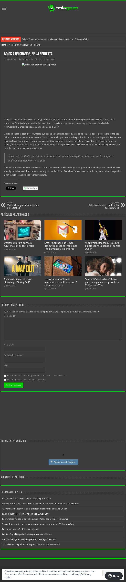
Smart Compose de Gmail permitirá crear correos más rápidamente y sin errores (60, 245)
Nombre (8, 345)
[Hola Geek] (63, 8)
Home (3, 45)
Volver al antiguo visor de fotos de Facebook (23, 205)
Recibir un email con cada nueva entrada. (26, 379)
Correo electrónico (13, 355)
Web (6, 365)
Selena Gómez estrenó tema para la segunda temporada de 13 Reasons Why (102, 282)
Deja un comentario (47, 59)
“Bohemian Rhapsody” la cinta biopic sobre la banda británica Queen (102, 245)
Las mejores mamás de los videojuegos (39, 39)
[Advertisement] (63, 22)
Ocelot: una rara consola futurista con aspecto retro (19, 244)
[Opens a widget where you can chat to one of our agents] (114, 576)
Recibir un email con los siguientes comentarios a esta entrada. (36, 375)
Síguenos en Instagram (65, 462)
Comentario (9, 316)
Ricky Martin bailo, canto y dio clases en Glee (103, 205)
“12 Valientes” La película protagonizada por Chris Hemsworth (31, 544)
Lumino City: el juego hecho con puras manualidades (27, 534)
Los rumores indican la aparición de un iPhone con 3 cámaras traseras (60, 282)
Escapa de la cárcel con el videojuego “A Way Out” (18, 281)
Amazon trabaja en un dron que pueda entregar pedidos (29, 539)
